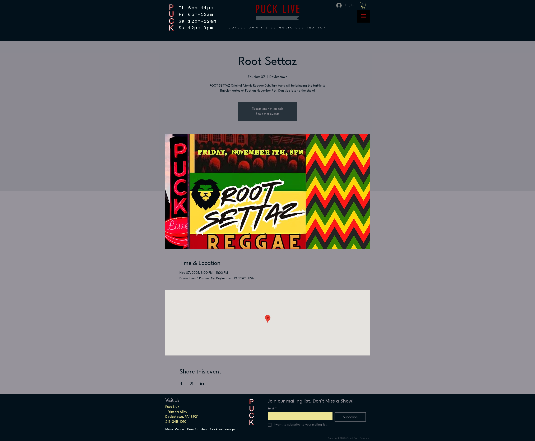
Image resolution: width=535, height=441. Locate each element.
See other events (267, 114)
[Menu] (363, 16)
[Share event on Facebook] (181, 383)
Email (272, 408)
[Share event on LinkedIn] (202, 383)
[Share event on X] (192, 383)
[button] (363, 6)
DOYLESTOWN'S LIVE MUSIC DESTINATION (278, 27)
